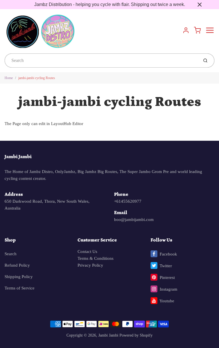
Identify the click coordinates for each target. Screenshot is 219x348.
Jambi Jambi (18, 156)
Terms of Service (20, 288)
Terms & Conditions (95, 258)
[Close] (199, 4)
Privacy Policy (90, 265)
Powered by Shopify (136, 335)
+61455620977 (127, 201)
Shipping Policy (19, 276)
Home (9, 78)
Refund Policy (17, 265)
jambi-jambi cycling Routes (36, 78)
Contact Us (87, 251)
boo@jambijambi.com (134, 219)
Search (11, 254)
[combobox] (101, 60)
